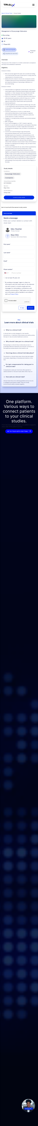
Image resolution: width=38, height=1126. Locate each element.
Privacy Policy (14, 294)
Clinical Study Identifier (10, 181)
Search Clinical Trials (7, 13)
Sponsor (6, 186)
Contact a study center (19, 197)
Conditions (7, 171)
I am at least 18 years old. (12, 278)
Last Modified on (8, 190)
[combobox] (6, 273)
